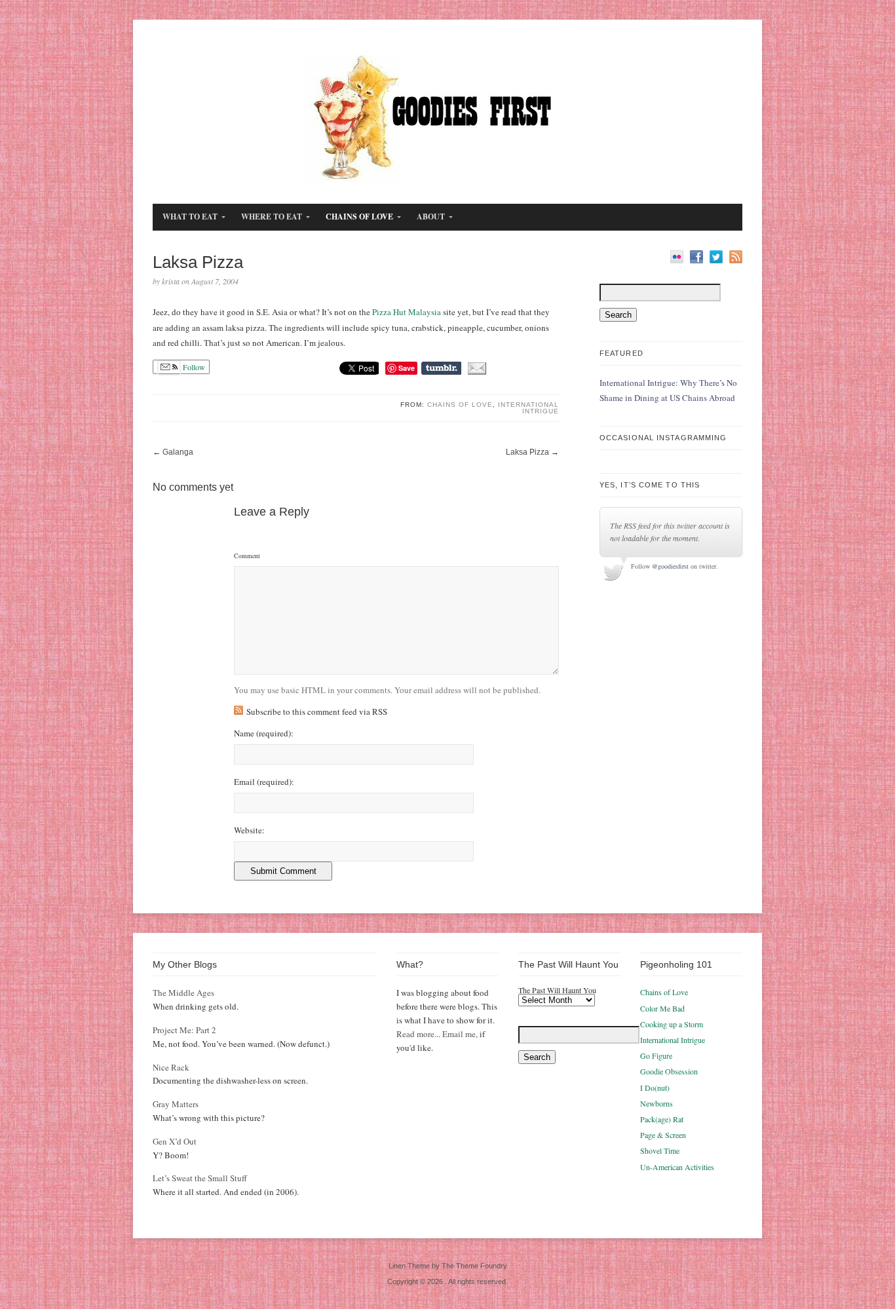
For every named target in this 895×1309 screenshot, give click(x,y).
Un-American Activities (677, 1167)
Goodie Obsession (669, 1071)
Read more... (418, 1034)
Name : (264, 733)
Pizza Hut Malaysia (406, 312)
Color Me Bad (662, 1008)
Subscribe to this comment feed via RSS (316, 711)
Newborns (656, 1103)
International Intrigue (528, 408)
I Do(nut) (655, 1087)
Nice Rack (171, 1067)
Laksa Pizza (527, 452)
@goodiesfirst (670, 566)
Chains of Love (460, 404)
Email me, (460, 1034)
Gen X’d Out (175, 1141)
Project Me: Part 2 (184, 1030)
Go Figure (656, 1055)
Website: (249, 830)
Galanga (177, 452)
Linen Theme (409, 1266)
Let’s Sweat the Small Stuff (200, 1178)
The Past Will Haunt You (557, 990)
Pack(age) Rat (661, 1119)
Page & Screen (663, 1134)
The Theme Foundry (474, 1266)
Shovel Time (659, 1150)
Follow (193, 367)
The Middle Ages (183, 992)
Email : (264, 782)
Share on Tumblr (441, 368)
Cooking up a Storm (671, 1024)
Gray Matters (176, 1104)
